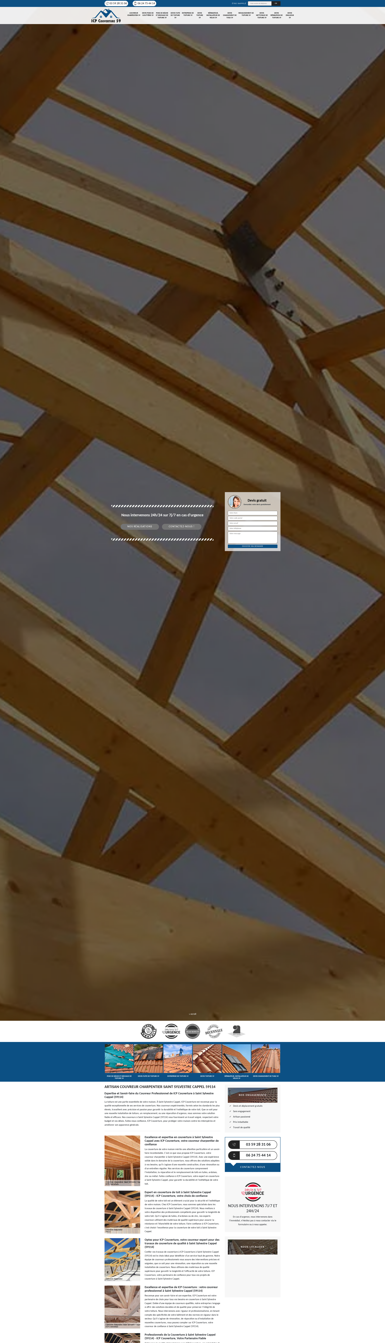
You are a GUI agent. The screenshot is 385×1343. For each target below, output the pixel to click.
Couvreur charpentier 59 (133, 14)
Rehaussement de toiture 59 (246, 14)
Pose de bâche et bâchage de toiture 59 (162, 15)
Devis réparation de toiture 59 (277, 15)
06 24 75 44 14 (146, 3)
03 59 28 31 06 (118, 3)
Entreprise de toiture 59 (188, 14)
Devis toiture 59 (199, 15)
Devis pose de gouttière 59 (148, 14)
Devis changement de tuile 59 (230, 15)
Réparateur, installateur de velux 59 (213, 15)
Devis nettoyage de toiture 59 (262, 15)
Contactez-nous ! (182, 526)
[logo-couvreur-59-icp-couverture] (106, 15)
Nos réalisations (139, 526)
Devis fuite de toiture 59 (175, 15)
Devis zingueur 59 (290, 15)
